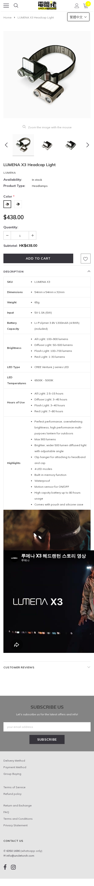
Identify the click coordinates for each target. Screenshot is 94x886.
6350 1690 (13, 851)
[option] (47, 74)
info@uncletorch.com (20, 855)
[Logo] (47, 4)
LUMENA (9, 172)
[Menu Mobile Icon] (6, 5)
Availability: (12, 180)
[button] (78, 17)
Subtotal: (10, 246)
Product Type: (14, 186)
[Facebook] (5, 867)
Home (7, 17)
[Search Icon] (16, 5)
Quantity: (10, 227)
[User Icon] (77, 5)
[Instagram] (13, 867)
